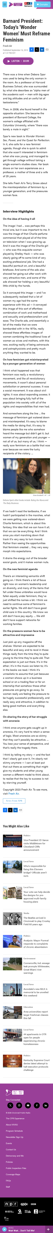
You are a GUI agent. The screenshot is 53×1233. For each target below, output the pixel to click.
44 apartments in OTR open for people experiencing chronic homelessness (35, 1039)
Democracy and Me (15, 1156)
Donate (43, 4)
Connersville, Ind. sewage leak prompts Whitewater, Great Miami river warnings (37, 967)
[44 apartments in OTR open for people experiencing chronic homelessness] (12, 1035)
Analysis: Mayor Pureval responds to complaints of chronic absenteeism (36, 944)
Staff (8, 1187)
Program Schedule (14, 1131)
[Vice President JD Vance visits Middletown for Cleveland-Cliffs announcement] (12, 841)
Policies (9, 1162)
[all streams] (49, 1229)
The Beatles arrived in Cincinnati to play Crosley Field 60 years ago (37, 921)
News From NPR (14, 801)
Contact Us (11, 1149)
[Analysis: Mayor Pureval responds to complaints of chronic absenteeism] (12, 941)
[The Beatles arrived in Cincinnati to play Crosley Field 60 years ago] (12, 918)
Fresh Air (13, 793)
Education (28, 1007)
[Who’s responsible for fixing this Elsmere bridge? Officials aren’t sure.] (12, 867)
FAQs (8, 1180)
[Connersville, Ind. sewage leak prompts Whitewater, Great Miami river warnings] (12, 964)
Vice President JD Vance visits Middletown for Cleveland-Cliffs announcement (36, 844)
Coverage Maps (13, 1174)
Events (9, 1143)
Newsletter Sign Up (14, 1137)
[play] (4, 1229)
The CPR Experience (15, 1118)
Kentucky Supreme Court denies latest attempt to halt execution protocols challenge (37, 1065)
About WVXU (12, 1124)
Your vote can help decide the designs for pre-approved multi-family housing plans (37, 896)
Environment (29, 958)
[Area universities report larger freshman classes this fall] (12, 1012)
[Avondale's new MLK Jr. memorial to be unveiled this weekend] (12, 989)
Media (26, 913)
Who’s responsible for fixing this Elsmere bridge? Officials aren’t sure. (35, 870)
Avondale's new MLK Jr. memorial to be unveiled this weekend (36, 992)
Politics (27, 835)
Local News (29, 861)
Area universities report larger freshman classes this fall (36, 1015)
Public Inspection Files (16, 1168)
